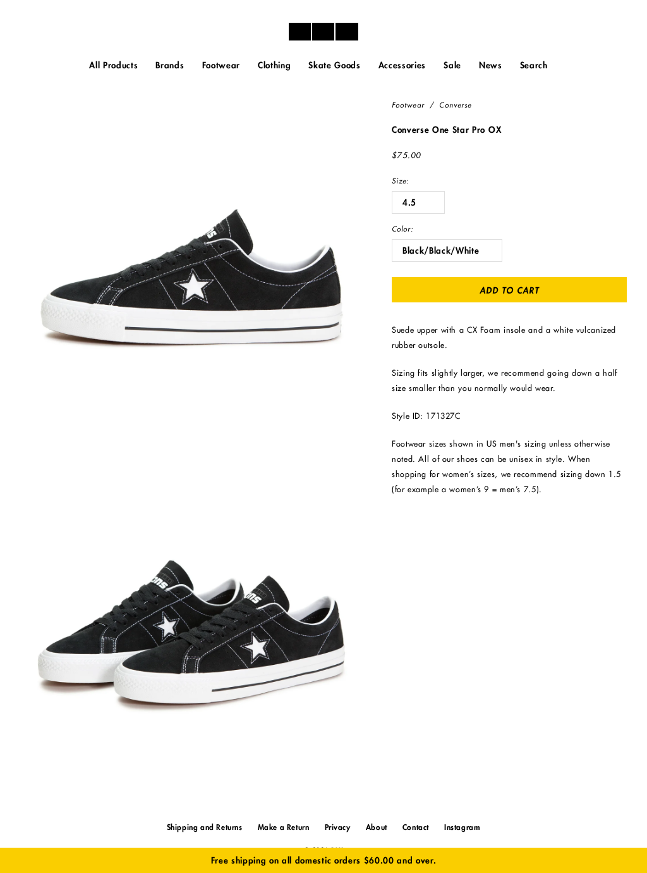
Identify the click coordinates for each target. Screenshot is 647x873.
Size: (400, 181)
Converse (455, 105)
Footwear (408, 105)
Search (534, 65)
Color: (403, 229)
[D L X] (323, 32)
